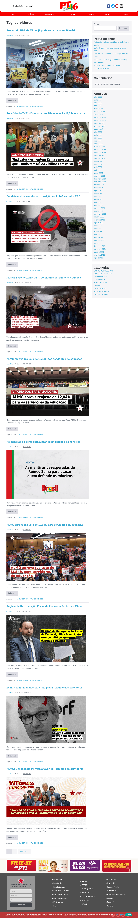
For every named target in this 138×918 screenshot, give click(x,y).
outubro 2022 (99, 217)
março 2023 (98, 205)
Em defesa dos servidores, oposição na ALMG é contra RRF (43, 196)
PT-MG (12, 14)
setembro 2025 (99, 126)
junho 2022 (98, 229)
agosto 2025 (98, 129)
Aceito (128, 915)
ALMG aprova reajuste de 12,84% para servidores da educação (44, 524)
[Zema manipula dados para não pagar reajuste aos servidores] (46, 719)
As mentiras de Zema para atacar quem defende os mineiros (43, 441)
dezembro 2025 (100, 117)
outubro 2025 (99, 123)
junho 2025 (98, 135)
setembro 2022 (99, 220)
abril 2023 (97, 202)
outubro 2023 (99, 185)
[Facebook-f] (108, 6)
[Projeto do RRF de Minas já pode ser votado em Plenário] (47, 63)
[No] (135, 915)
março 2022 (98, 237)
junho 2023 (98, 196)
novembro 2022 (100, 214)
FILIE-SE (125, 14)
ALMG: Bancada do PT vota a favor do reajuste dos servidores (44, 768)
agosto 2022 (98, 223)
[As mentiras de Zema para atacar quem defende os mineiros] (47, 474)
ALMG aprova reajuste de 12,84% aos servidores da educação (44, 358)
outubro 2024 (99, 155)
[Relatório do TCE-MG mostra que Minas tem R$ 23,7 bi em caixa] (47, 146)
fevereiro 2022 (99, 240)
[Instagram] (121, 6)
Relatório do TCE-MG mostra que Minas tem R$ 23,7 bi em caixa (45, 113)
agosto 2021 (98, 258)
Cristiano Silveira (100, 277)
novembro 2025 (100, 120)
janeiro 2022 (98, 243)
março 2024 (98, 173)
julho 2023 (98, 193)
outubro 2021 (99, 252)
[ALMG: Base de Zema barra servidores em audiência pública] (46, 309)
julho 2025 (98, 132)
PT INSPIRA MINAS (101, 294)
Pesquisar (98, 24)
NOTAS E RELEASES (35, 106)
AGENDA (91, 14)
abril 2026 (97, 106)
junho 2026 (98, 100)
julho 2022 (98, 226)
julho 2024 (98, 161)
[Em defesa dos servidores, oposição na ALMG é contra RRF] (46, 228)
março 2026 (98, 109)
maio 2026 (98, 103)
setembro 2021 (99, 255)
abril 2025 (97, 141)
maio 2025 (98, 138)
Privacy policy (119, 915)
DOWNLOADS (99, 280)
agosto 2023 (98, 191)
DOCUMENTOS (49, 14)
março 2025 (98, 144)
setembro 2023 (99, 188)
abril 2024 (97, 170)
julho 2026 (98, 97)
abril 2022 (97, 234)
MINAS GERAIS (22, 106)
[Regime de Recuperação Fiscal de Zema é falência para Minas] (46, 638)
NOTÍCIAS (31, 14)
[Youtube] (117, 6)
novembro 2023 (100, 182)
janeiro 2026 (98, 114)
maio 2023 (98, 199)
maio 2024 (98, 167)
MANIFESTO (99, 285)
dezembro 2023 (100, 179)
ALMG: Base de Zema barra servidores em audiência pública (43, 277)
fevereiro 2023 (99, 208)
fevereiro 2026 (99, 112)
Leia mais (13, 99)
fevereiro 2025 (99, 147)
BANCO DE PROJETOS (103, 271)
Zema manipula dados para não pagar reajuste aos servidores (44, 687)
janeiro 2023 (98, 211)
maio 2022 (98, 231)
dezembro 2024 (100, 150)
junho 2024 (98, 164)
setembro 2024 (99, 158)
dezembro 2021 (100, 246)
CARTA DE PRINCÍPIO (103, 274)
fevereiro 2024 (99, 176)
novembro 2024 (100, 152)
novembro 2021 (100, 249)
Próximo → (24, 851)
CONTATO (108, 14)
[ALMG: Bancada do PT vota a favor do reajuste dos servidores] (46, 801)
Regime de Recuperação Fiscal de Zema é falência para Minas (44, 606)
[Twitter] (113, 6)
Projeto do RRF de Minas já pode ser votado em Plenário (41, 30)
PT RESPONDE (72, 14)
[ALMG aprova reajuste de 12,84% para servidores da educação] (46, 557)
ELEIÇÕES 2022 (100, 283)
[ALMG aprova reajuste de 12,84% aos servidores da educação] (47, 391)
